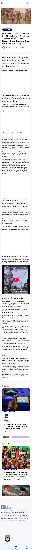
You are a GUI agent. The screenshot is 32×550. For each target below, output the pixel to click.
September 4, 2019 (21, 343)
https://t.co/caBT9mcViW (12, 340)
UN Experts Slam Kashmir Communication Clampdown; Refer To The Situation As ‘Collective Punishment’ (15, 376)
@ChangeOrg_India (24, 340)
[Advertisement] (16, 83)
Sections (5, 549)
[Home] (16, 546)
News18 (14, 104)
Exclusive (8, 29)
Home (16, 548)
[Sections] (5, 546)
